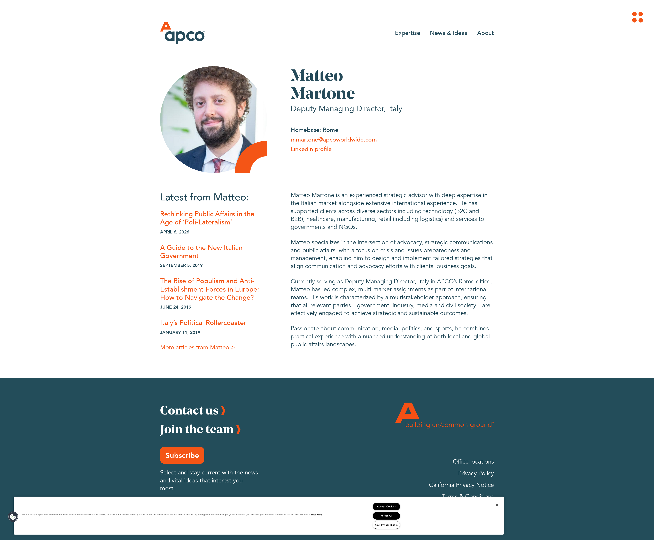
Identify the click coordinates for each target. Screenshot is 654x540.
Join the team (197, 429)
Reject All (386, 515)
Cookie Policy (315, 514)
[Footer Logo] (444, 415)
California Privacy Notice (461, 485)
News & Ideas (448, 32)
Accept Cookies (386, 506)
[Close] (497, 505)
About (485, 32)
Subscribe (182, 455)
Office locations (473, 462)
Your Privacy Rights (386, 525)
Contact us (189, 410)
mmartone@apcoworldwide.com (334, 139)
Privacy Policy (476, 473)
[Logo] (182, 33)
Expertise (407, 32)
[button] (13, 516)
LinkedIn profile (311, 149)
